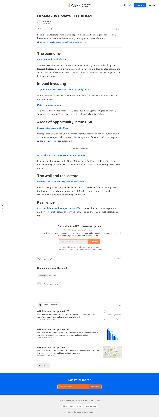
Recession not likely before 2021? (53, 59)
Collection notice (94, 400)
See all (42, 365)
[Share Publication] (130, 5)
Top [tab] (40, 305)
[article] (79, 317)
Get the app (91, 406)
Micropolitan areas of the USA (52, 128)
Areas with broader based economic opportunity (61, 155)
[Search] (125, 5)
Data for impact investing (50, 105)
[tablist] (47, 275)
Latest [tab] (46, 305)
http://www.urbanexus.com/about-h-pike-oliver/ (63, 42)
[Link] (34, 53)
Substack (67, 412)
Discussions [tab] (55, 305)
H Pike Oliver (47, 21)
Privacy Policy (97, 249)
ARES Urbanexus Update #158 (53, 329)
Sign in (152, 5)
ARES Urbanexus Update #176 (53, 347)
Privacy (78, 400)
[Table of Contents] (2, 208)
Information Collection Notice (79, 249)
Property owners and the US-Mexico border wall (61, 181)
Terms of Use (90, 247)
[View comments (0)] (45, 29)
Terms (84, 400)
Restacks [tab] (52, 275)
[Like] (39, 29)
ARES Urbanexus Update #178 (53, 311)
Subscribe (139, 5)
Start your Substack (73, 406)
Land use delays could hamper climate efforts (59, 208)
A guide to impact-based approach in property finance (64, 89)
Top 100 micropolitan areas (79, 148)
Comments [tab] (43, 275)
